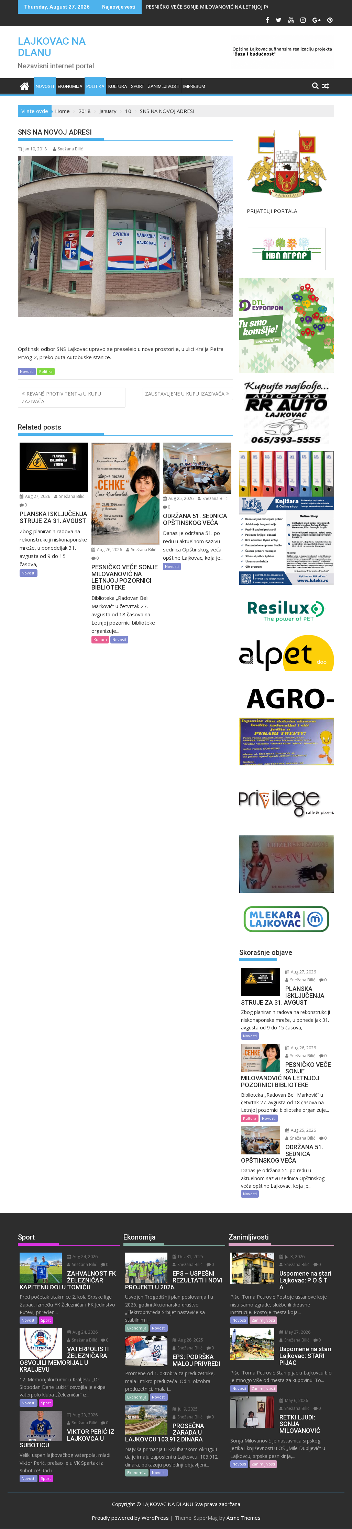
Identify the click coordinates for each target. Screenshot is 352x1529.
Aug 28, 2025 (190, 1340)
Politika (95, 86)
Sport (137, 86)
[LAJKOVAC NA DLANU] (24, 85)
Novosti (45, 86)
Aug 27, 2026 (37, 496)
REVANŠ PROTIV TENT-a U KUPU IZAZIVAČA (60, 397)
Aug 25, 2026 (180, 498)
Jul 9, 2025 (187, 1409)
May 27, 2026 (297, 1332)
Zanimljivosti (163, 86)
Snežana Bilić (70, 149)
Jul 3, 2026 (294, 1256)
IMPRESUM (194, 86)
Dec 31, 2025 (190, 1256)
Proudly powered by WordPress (130, 1517)
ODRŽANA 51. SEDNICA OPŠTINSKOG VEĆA (201, 6)
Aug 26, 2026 (109, 549)
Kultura (117, 86)
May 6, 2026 (296, 1400)
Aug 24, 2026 (85, 1256)
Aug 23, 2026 (85, 1415)
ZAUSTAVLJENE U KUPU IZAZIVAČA (184, 393)
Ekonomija (70, 86)
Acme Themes (244, 1517)
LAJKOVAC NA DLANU (52, 46)
